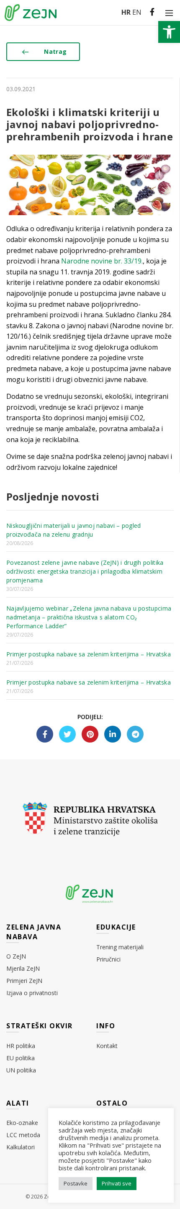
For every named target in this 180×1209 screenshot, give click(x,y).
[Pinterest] (90, 734)
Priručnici (108, 959)
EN (136, 12)
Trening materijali (120, 947)
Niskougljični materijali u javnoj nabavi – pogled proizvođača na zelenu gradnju (73, 530)
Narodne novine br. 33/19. (102, 261)
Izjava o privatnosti (32, 993)
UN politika (21, 1070)
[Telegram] (135, 734)
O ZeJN (16, 956)
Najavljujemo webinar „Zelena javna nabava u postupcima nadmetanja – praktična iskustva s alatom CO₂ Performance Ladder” (88, 617)
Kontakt (107, 1046)
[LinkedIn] (112, 734)
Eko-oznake (22, 1123)
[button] (169, 32)
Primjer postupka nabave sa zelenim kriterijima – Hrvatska (88, 654)
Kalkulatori (20, 1147)
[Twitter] (67, 734)
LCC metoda (23, 1135)
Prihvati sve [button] (116, 1183)
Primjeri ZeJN (24, 981)
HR (126, 12)
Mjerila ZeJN (23, 968)
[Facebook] (44, 734)
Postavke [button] (75, 1183)
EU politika (20, 1058)
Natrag (55, 51)
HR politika (20, 1046)
